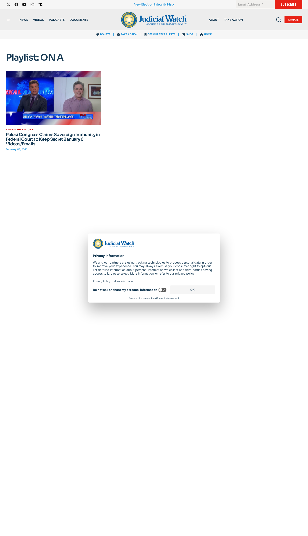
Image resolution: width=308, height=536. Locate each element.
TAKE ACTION (129, 34)
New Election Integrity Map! (154, 4)
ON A (31, 129)
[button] (8, 19)
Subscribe (288, 5)
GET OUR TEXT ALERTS (161, 34)
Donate (293, 19)
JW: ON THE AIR (16, 129)
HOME (208, 34)
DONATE (105, 34)
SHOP (189, 34)
